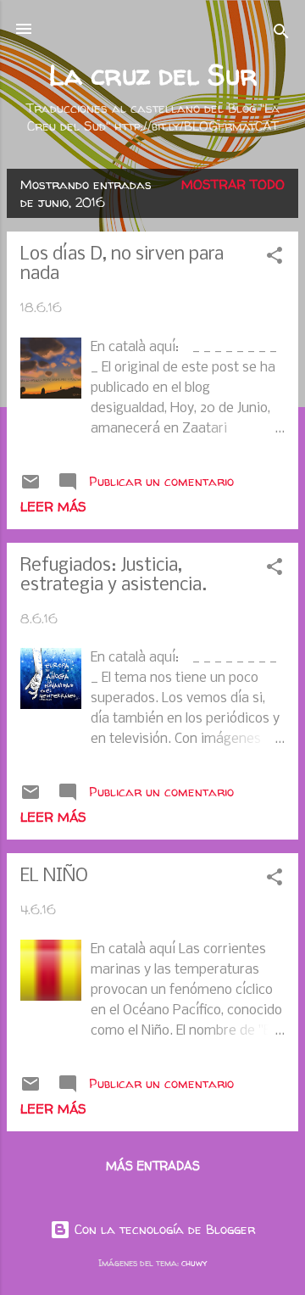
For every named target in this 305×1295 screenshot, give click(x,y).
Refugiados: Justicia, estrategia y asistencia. (113, 575)
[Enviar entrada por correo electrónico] (30, 487)
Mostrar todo (233, 184)
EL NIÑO (54, 876)
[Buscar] (281, 34)
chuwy (194, 1263)
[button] (274, 258)
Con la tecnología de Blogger (162, 1229)
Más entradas (153, 1166)
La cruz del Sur (153, 74)
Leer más (53, 507)
